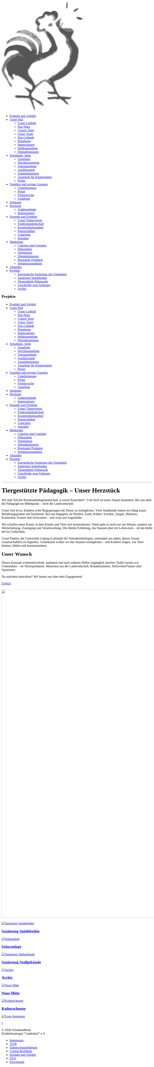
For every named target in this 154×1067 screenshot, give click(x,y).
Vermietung (25, 252)
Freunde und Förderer (23, 216)
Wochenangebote (29, 162)
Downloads (17, 1062)
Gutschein (24, 234)
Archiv (22, 288)
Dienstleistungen (28, 152)
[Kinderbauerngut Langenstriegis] (42, 109)
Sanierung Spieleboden (32, 278)
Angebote (24, 159)
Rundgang (24, 141)
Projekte (15, 270)
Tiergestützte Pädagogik (33, 281)
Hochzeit (15, 206)
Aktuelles (16, 267)
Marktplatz (16, 242)
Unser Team (25, 134)
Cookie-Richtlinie (21, 1051)
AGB (13, 1044)
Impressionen (26, 144)
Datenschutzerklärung (23, 1047)
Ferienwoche (26, 195)
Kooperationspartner (31, 227)
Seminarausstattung (30, 263)
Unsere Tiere (26, 130)
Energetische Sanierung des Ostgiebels (42, 274)
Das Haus (24, 126)
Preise (21, 180)
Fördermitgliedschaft (31, 224)
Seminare (15, 202)
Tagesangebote (27, 166)
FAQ (13, 1058)
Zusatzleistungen (28, 173)
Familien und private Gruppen (29, 184)
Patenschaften (26, 231)
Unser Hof (16, 119)
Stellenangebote (28, 148)
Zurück (6, 583)
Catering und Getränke (32, 245)
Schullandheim (20, 155)
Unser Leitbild (27, 123)
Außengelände (27, 209)
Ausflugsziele (26, 170)
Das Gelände (26, 137)
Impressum (16, 1040)
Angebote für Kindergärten (35, 177)
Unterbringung (27, 188)
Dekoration (25, 249)
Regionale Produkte (30, 260)
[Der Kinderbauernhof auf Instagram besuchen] (13, 1016)
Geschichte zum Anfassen (34, 285)
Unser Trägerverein (30, 220)
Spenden (23, 238)
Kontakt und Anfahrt (23, 116)
